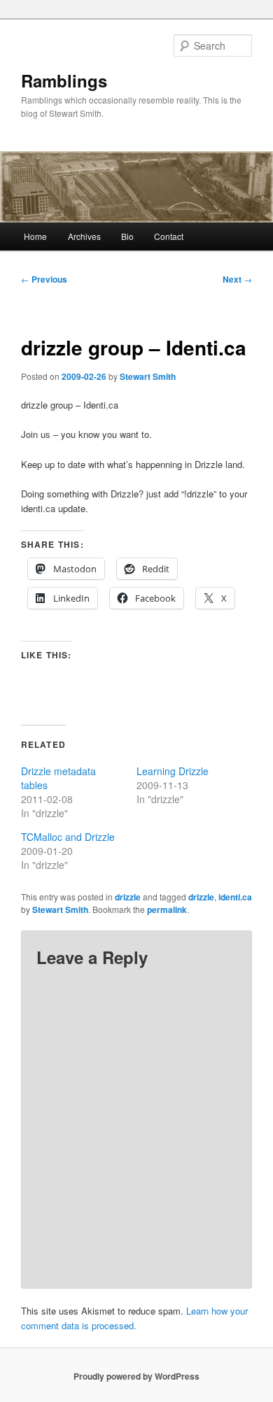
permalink (167, 909)
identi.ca (235, 897)
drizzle (128, 897)
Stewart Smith (148, 376)
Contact (168, 236)
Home (35, 236)
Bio (127, 236)
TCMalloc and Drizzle (68, 837)
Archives (84, 236)
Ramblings (64, 80)
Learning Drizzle (172, 771)
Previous (44, 279)
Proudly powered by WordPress (137, 1376)
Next (237, 279)
